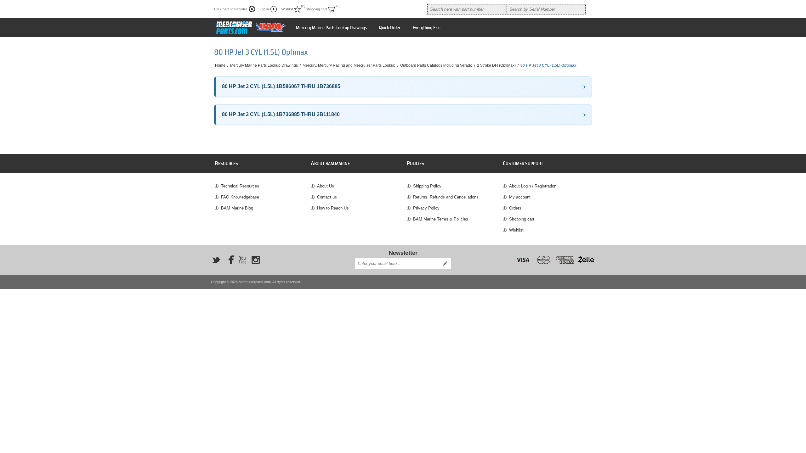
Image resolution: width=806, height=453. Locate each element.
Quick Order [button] (389, 27)
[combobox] (466, 9)
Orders (515, 208)
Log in (264, 9)
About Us (325, 186)
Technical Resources (240, 186)
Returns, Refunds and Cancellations (446, 197)
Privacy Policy (426, 208)
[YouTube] (242, 260)
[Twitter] (216, 260)
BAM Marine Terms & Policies (440, 219)
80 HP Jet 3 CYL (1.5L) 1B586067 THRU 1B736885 (281, 86)
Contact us (327, 197)
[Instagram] (256, 260)
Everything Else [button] (426, 27)
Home (220, 65)
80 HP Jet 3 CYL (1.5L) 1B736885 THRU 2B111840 (281, 114)
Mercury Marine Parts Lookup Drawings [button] (331, 27)
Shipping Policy (427, 186)
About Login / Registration (532, 186)
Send (445, 263)
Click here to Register (230, 9)
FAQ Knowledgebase (240, 197)
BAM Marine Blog (237, 208)
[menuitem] (259, 186)
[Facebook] (229, 260)
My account (520, 197)
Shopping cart (521, 219)
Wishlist (516, 230)
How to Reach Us (333, 208)
